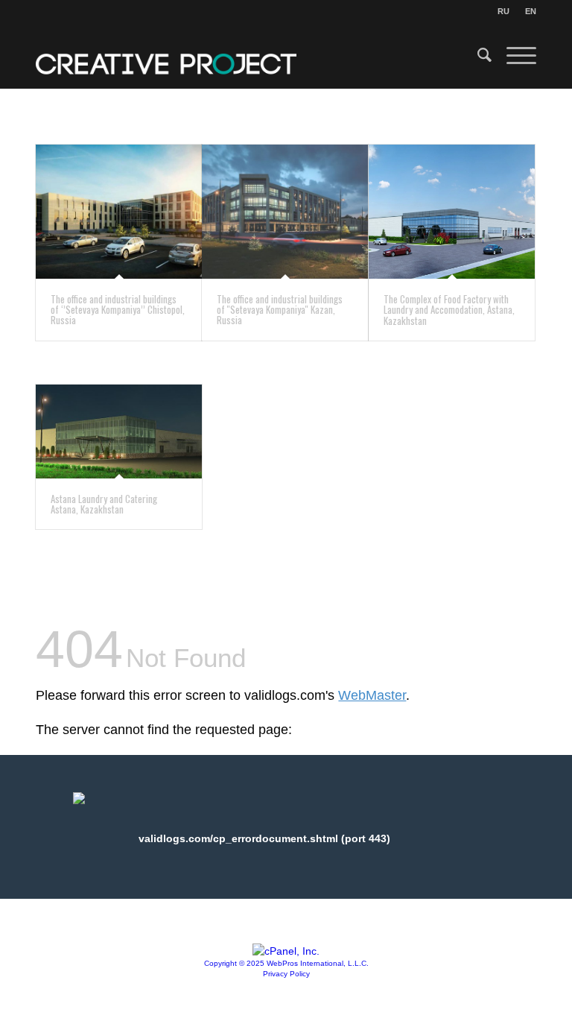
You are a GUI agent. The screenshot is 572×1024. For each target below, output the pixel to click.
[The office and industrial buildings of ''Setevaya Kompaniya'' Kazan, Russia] (285, 212)
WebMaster (372, 695)
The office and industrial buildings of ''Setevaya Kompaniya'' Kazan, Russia (280, 309)
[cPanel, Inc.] (286, 951)
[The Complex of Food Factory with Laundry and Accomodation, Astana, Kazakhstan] (452, 212)
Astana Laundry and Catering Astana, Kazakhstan (104, 503)
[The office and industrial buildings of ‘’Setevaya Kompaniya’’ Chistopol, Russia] (119, 212)
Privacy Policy (286, 974)
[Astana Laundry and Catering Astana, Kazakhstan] (119, 431)
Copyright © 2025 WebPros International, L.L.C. (286, 963)
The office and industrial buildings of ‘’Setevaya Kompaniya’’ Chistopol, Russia (118, 309)
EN (530, 11)
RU (503, 11)
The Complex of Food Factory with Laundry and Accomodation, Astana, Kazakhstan (449, 309)
